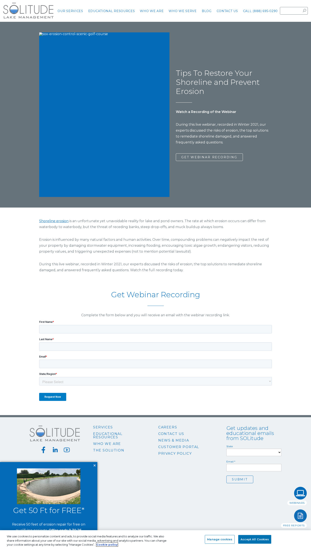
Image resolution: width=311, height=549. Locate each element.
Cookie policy (107, 544)
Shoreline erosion (54, 221)
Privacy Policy (175, 453)
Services (103, 427)
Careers (167, 427)
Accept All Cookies (255, 539)
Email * (230, 461)
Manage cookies (219, 539)
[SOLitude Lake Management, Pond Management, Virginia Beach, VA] (155, 496)
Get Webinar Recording (209, 157)
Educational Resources (107, 435)
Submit (240, 479)
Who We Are (107, 444)
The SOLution (108, 450)
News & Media (173, 440)
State (229, 446)
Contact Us (171, 434)
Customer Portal (178, 447)
